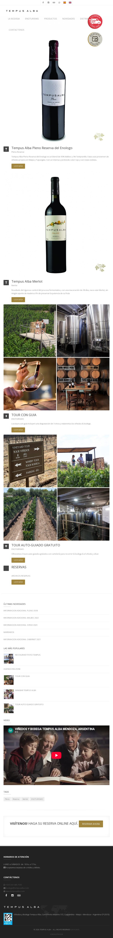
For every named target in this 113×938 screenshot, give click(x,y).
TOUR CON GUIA (23, 415)
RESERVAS (18, 567)
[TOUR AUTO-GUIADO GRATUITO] (9, 708)
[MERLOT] (56, 223)
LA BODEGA (14, 18)
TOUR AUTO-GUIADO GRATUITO (35, 545)
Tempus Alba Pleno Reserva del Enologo (41, 148)
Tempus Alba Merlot (27, 281)
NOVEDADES (68, 18)
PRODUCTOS (50, 18)
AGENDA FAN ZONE (12, 669)
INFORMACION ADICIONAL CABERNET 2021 (22, 639)
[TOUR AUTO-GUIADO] (56, 487)
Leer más (18, 166)
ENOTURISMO (32, 18)
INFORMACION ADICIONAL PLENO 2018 (21, 610)
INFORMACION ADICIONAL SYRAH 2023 (20, 625)
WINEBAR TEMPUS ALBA (25, 690)
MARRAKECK (9, 632)
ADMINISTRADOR (56, 934)
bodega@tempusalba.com (17, 888)
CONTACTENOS (16, 29)
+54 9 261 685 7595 (13, 884)
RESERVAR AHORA (91, 823)
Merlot (14, 285)
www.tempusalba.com (15, 891)
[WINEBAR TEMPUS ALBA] (9, 694)
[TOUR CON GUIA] (56, 357)
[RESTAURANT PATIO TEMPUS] (9, 658)
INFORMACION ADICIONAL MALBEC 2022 (21, 617)
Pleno (14, 152)
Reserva (20, 152)
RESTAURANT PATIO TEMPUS (27, 654)
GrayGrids (75, 929)
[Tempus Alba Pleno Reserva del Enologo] (55, 91)
